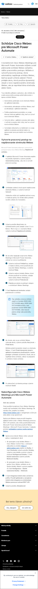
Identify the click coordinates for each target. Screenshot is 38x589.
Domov (3, 12)
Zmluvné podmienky (8, 564)
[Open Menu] (36, 4)
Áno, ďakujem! (11, 508)
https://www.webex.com (11, 413)
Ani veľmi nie (26, 508)
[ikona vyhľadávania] (28, 4)
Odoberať (20, 37)
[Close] (35, 573)
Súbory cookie (6, 569)
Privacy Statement (18, 581)
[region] (19, 579)
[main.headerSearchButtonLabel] (28, 3)
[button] (32, 4)
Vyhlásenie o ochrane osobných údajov (13, 566)
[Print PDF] (14, 37)
